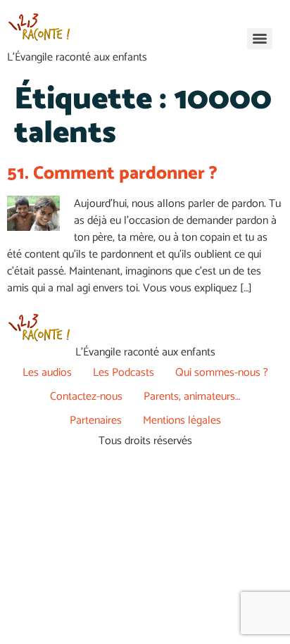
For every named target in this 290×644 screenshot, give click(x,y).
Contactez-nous (86, 396)
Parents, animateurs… (192, 396)
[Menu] (259, 38)
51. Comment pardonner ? (112, 173)
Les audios (47, 372)
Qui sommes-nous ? (221, 372)
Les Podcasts (123, 372)
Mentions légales (182, 420)
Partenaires (96, 420)
